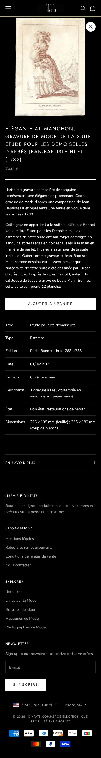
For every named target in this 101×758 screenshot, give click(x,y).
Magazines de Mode (22, 618)
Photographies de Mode (25, 627)
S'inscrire (25, 684)
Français (73, 705)
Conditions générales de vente (30, 556)
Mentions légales (19, 538)
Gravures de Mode (20, 609)
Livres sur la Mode (20, 600)
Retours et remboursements (29, 547)
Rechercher (14, 591)
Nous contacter (18, 565)
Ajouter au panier (50, 303)
